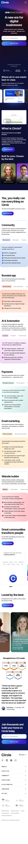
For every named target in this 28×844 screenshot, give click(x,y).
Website (5, 489)
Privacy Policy (15, 811)
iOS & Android (7, 286)
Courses (23, 240)
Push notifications (18, 286)
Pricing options (20, 383)
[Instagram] (15, 760)
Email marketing (7, 434)
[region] (14, 117)
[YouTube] (11, 760)
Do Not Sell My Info (7, 815)
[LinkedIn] (7, 760)
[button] (7, 121)
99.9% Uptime (5, 811)
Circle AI (5, 335)
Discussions (6, 240)
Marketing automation (21, 434)
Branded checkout (8, 383)
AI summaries (22, 335)
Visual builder (14, 489)
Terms (22, 811)
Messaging (16, 240)
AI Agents (13, 335)
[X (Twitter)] (2, 760)
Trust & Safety (15, 813)
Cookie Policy (5, 813)
